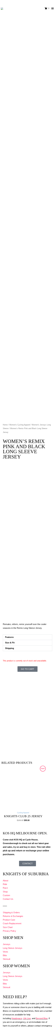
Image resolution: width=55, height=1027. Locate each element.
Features (9, 637)
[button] (27, 637)
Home (5, 425)
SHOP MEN (13, 937)
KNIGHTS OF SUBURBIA (26, 874)
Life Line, (27, 1018)
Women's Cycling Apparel (19, 425)
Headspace (16, 1018)
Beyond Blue (42, 1018)
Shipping (9, 648)
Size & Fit (10, 643)
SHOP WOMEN (16, 966)
